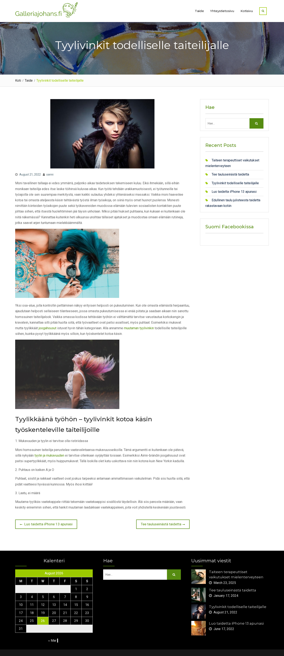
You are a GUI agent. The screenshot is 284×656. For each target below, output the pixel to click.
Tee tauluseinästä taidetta (230, 174)
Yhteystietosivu (222, 11)
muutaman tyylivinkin (139, 328)
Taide (199, 11)
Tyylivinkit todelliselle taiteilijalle (235, 183)
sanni (49, 174)
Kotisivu (247, 11)
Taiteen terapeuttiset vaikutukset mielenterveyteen (236, 574)
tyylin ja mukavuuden (49, 455)
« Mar (52, 640)
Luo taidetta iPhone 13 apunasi (234, 192)
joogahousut (47, 328)
